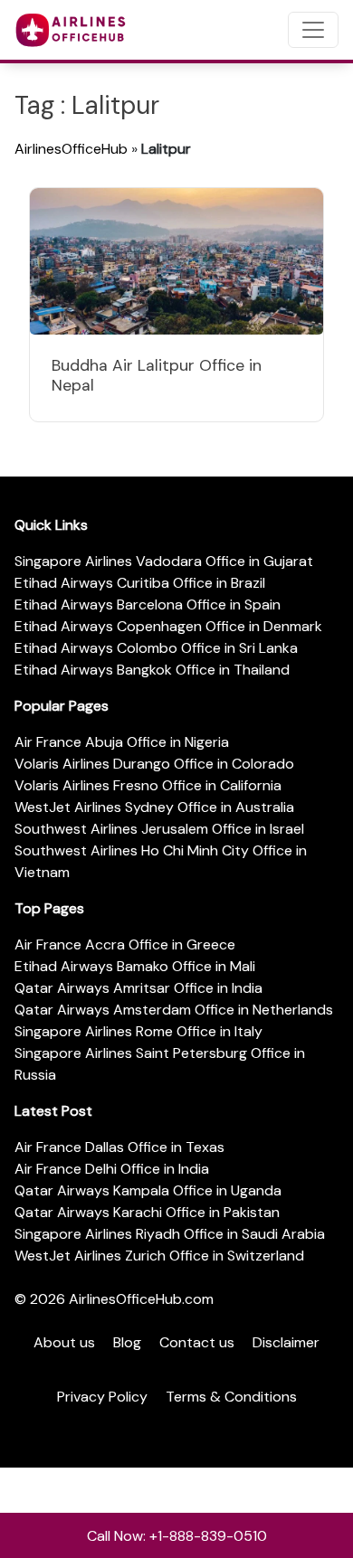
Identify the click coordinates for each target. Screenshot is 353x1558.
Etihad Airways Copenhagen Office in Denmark (168, 626)
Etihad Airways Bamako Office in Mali (134, 966)
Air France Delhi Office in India (111, 1168)
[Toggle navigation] (313, 30)
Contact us (196, 1342)
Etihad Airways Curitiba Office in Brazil (139, 582)
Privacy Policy (102, 1396)
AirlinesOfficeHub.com (141, 1298)
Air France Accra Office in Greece (124, 944)
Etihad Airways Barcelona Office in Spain (147, 604)
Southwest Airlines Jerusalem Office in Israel (159, 828)
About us (64, 1342)
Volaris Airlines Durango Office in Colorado (154, 763)
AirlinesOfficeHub (71, 148)
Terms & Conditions (231, 1396)
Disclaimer (286, 1342)
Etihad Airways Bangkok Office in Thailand (152, 669)
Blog (127, 1342)
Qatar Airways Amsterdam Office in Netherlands (173, 1009)
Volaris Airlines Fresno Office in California (147, 785)
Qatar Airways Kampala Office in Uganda (147, 1190)
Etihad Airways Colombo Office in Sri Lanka (156, 647)
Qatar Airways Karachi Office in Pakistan (147, 1212)
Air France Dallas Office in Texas (119, 1147)
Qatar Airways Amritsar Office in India (138, 987)
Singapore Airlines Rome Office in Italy (138, 1031)
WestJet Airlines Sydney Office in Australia (154, 807)
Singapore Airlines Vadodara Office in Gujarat (163, 561)
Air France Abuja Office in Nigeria (121, 741)
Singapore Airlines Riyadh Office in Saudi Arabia (169, 1233)
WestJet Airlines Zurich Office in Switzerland (159, 1255)
